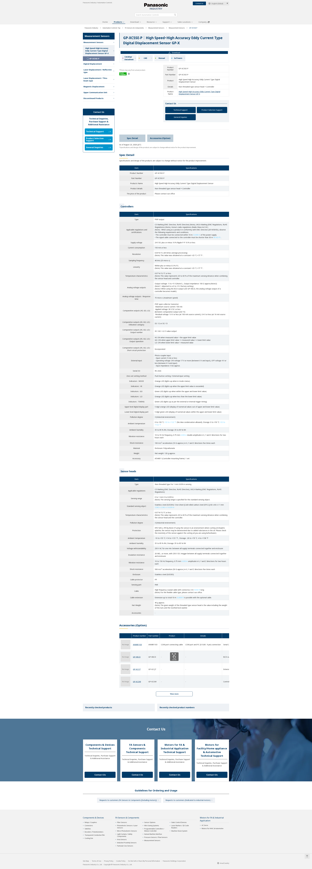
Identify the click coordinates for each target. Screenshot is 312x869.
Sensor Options (149, 822)
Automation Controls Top (111, 28)
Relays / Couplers (91, 822)
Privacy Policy (108, 861)
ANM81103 (137, 644)
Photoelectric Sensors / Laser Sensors (127, 827)
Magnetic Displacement (93, 86)
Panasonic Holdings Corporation (174, 861)
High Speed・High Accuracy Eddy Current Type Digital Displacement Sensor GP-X (199, 92)
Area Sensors (122, 839)
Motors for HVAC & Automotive (212, 828)
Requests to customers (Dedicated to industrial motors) (188, 800)
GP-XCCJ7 (137, 669)
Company (203, 22)
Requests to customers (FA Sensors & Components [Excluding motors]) (128, 800)
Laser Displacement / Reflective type (97, 71)
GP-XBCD (137, 657)
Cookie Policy (120, 861)
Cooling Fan (89, 838)
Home (105, 22)
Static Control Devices (179, 822)
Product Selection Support (211, 110)
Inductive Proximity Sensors (126, 843)
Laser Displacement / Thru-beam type (95, 79)
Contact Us (199, 3)
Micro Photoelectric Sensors (127, 831)
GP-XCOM (137, 681)
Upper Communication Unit (95, 92)
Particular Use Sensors (125, 846)
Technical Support (180, 110)
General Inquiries (180, 117)
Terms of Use (96, 861)
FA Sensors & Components (134, 28)
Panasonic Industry (91, 28)
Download (134, 22)
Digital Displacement (92, 64)
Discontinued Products (93, 98)
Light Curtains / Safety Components (124, 835)
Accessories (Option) (160, 138)
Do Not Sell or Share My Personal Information (144, 861)
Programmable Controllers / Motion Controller (154, 830)
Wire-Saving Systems (151, 826)
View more (174, 694)
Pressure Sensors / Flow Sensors (155, 837)
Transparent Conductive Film (95, 835)
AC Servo (205, 825)
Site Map (86, 861)
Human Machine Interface (153, 834)
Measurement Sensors (156, 28)
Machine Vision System (179, 831)
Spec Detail (132, 138)
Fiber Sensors (122, 822)
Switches (88, 829)
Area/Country (224, 863)
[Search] (175, 14)
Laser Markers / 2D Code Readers (180, 827)
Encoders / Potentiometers (94, 832)
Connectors (89, 826)
